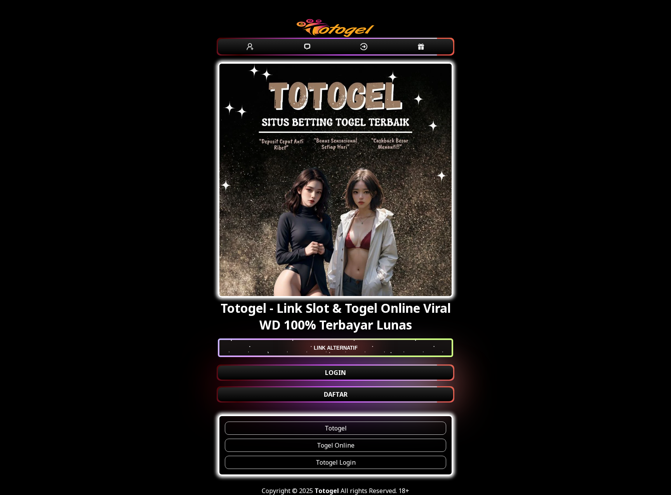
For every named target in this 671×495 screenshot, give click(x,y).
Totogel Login (336, 462)
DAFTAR (336, 394)
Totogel (336, 428)
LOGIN (335, 372)
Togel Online (336, 445)
